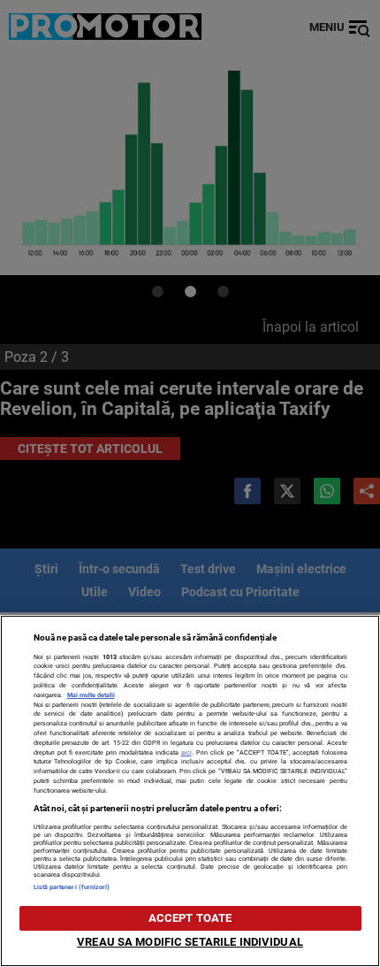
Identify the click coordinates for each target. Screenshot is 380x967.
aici (186, 752)
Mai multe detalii (91, 695)
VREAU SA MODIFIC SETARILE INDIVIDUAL (190, 941)
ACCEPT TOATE (190, 918)
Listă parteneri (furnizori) (72, 887)
